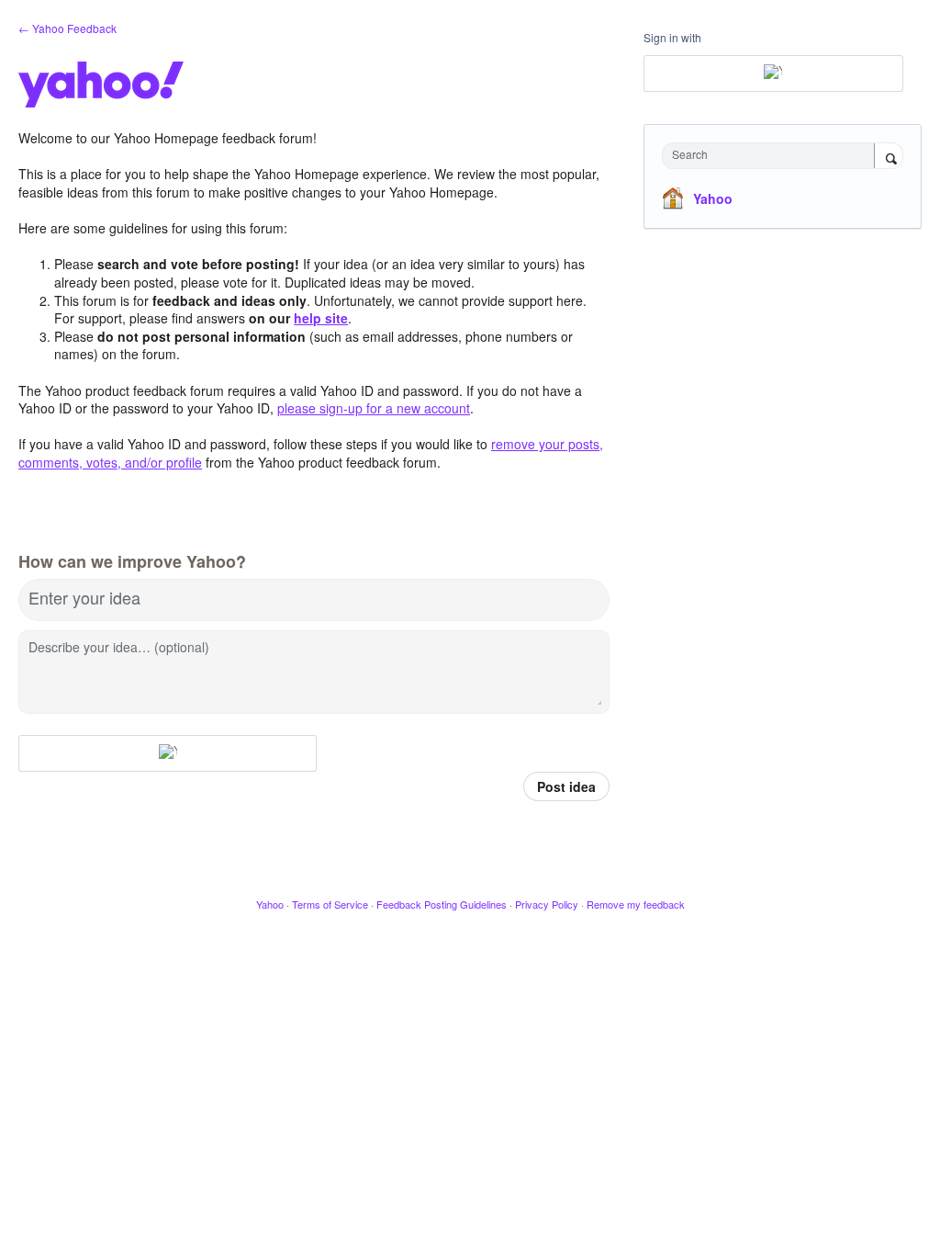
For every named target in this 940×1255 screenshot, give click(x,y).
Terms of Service (330, 904)
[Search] (888, 157)
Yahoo (713, 198)
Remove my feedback (636, 904)
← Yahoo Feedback (67, 28)
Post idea (566, 786)
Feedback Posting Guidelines (441, 904)
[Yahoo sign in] (167, 753)
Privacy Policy (546, 904)
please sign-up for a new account (373, 408)
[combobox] (772, 156)
